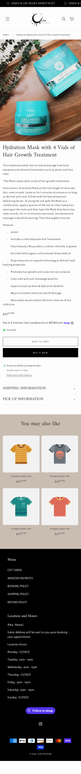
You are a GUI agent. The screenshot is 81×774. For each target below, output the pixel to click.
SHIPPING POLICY (18, 594)
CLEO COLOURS (44, 754)
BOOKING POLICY (18, 586)
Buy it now (40, 353)
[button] (7, 19)
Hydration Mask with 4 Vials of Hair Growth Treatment (43, 35)
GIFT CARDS (15, 570)
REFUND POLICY (17, 602)
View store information (19, 375)
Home (6, 35)
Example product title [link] (21, 476)
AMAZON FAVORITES (20, 578)
